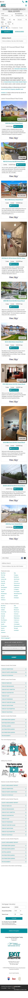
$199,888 (22, 157)
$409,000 (22, 254)
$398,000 (22, 481)
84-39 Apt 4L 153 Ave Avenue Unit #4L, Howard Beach (14, 258)
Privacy (13, 988)
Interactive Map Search (20, 68)
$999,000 (22, 338)
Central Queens (6, 726)
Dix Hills (2, 585)
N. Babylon (16, 589)
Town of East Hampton (8, 689)
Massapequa (4, 593)
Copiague (16, 575)
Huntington (16, 597)
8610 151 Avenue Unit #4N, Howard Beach (14, 161)
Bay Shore (3, 573)
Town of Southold (7, 712)
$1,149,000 (21, 196)
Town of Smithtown (7, 705)
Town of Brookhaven (8, 686)
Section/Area (18, 13)
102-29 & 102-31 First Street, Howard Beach (14, 485)
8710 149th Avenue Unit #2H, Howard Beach (14, 384)
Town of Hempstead (7, 669)
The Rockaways (6, 735)
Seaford (2, 595)
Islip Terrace (16, 579)
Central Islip (3, 579)
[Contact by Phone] (23, 1)
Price (2, 18)
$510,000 (21, 380)
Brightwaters (16, 585)
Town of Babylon (7, 683)
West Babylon (4, 587)
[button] (14, 748)
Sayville (2, 591)
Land (21, 27)
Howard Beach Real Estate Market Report (15, 82)
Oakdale (3, 577)
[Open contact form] (26, 1)
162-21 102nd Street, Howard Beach (14, 342)
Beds (2, 22)
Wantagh (16, 595)
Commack (16, 581)
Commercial (15, 27)
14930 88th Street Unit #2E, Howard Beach (14, 300)
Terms (9, 988)
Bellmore (3, 597)
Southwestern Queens (8, 732)
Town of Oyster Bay (7, 675)
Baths (9, 22)
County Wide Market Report (10, 785)
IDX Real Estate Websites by (7, 986)
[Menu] (26, 5)
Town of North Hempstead (9, 672)
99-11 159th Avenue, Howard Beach (14, 199)
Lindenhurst (16, 587)
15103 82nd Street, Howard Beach (14, 123)
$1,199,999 (21, 119)
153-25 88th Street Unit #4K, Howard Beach (14, 442)
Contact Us (14, 940)
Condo (8, 27)
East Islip (3, 581)
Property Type (5, 26)
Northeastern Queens (8, 722)
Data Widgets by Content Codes (20, 989)
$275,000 (22, 520)
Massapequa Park (18, 593)
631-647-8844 (14, 938)
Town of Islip (5, 695)
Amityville (3, 583)
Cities (2, 13)
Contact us (4, 92)
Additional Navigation (14, 931)
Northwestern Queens (8, 719)
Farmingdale (16, 591)
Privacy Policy (18, 967)
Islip (15, 573)
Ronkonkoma (17, 583)
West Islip (3, 575)
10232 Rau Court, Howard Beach (14, 524)
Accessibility (3, 988)
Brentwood (16, 577)
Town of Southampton (8, 708)
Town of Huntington (8, 692)
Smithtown (3, 599)
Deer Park (3, 589)
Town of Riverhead (7, 699)
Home (3, 27)
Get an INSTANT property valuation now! (12, 89)
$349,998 (22, 438)
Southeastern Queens (8, 729)
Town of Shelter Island (8, 702)
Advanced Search (19, 31)
